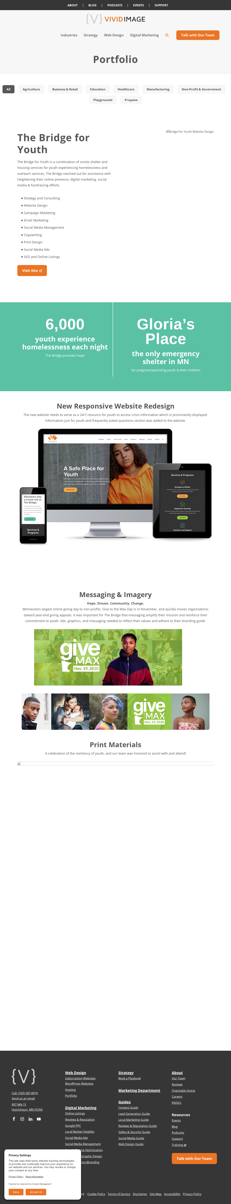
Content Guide (128, 1108)
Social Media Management (83, 1144)
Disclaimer (140, 1194)
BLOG (92, 5)
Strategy (126, 1072)
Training (177, 1145)
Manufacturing (158, 89)
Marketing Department (139, 1090)
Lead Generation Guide (134, 1114)
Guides (124, 1102)
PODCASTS (114, 5)
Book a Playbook (129, 1078)
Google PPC (73, 1126)
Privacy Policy (192, 1194)
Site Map (156, 1194)
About (177, 1072)
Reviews (177, 1084)
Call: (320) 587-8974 (25, 1093)
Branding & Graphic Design (83, 1156)
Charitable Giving (183, 1091)
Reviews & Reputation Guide (137, 1126)
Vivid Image (115, 19)
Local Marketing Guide (133, 1120)
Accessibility (172, 1194)
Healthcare (126, 89)
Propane (131, 100)
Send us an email (23, 1098)
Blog (175, 1127)
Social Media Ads (76, 1138)
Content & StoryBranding (82, 1162)
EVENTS (138, 5)
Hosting (70, 1090)
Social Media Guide (131, 1138)
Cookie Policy (96, 1194)
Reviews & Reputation (80, 1120)
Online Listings (75, 1113)
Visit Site (30, 270)
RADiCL (177, 1103)
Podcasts (178, 1133)
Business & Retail (65, 89)
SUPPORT (161, 5)
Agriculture (31, 89)
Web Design (75, 1072)
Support (177, 1139)
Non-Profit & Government (201, 89)
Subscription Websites (80, 1078)
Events (176, 1120)
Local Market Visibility (79, 1132)
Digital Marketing (80, 1107)
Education (97, 89)
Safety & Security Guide (134, 1132)
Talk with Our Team (194, 1158)
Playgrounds (102, 100)
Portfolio (71, 1096)
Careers (177, 1097)
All (8, 89)
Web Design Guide (130, 1144)
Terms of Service (119, 1194)
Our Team (178, 1078)
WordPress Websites (79, 1084)
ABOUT (72, 5)
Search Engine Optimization (84, 1150)
